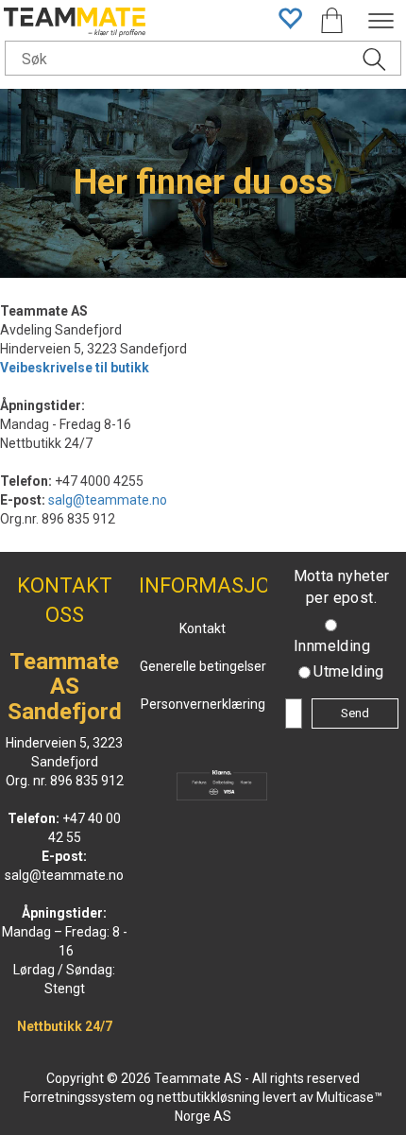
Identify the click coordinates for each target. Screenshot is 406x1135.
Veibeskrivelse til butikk (74, 367)
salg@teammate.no (107, 499)
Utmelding (348, 671)
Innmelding (332, 646)
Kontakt (202, 628)
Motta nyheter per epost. (342, 587)
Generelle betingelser (203, 666)
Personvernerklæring (203, 704)
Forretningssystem (80, 1097)
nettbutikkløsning (208, 1097)
